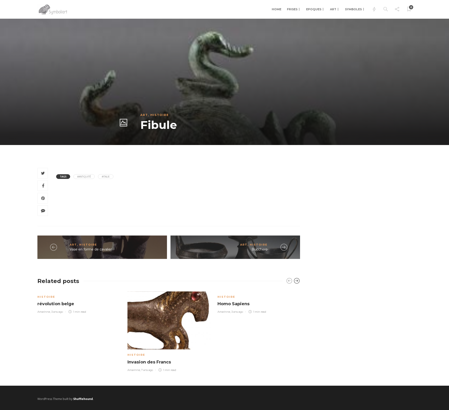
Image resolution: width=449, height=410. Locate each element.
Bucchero (260, 249)
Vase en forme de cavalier (91, 249)
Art (333, 9)
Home (276, 9)
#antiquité (84, 176)
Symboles (353, 9)
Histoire (159, 115)
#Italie (106, 176)
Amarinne (43, 311)
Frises (292, 9)
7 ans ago (147, 370)
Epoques (313, 9)
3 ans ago (57, 311)
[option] (79, 302)
